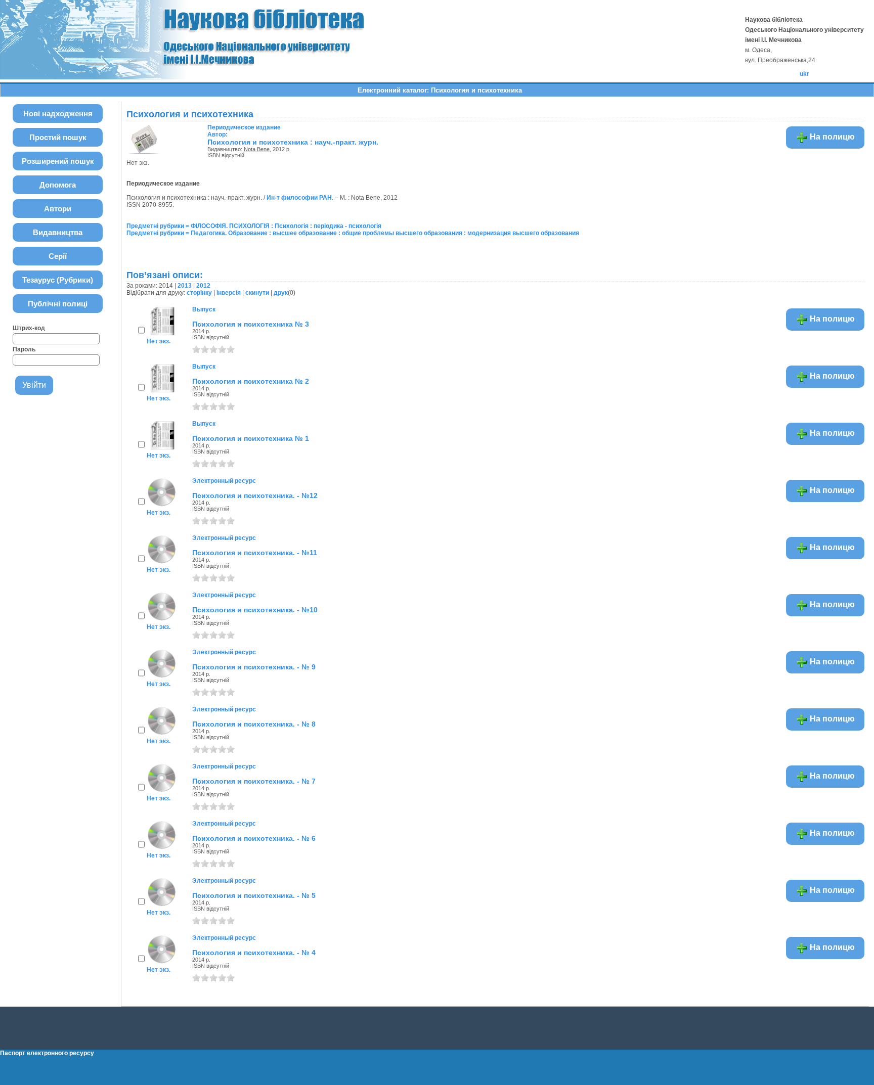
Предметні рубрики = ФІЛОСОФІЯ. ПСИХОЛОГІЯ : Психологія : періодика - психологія (253, 226)
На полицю (831, 136)
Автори (57, 208)
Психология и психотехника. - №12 (255, 495)
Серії (58, 256)
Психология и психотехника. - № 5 (254, 895)
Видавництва (57, 232)
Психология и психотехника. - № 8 (254, 724)
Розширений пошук (58, 161)
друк (281, 292)
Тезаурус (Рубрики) (57, 280)
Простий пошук (57, 137)
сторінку (199, 292)
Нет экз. (158, 341)
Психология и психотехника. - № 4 (254, 952)
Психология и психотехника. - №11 (254, 553)
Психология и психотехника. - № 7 (254, 781)
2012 (203, 285)
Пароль (24, 349)
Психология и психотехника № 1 (250, 438)
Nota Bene (257, 149)
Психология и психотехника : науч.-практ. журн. (292, 142)
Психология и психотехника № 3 (250, 324)
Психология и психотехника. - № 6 (254, 838)
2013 (185, 285)
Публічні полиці (58, 303)
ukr (804, 73)
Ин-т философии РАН (299, 197)
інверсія (228, 292)
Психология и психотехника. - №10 (255, 610)
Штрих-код (29, 328)
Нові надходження (58, 113)
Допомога (57, 184)
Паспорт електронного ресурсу (47, 1053)
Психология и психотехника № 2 (250, 381)
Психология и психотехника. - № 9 (254, 667)
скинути (257, 292)
